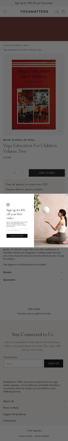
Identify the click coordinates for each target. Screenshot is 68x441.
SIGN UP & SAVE (17, 236)
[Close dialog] (67, 195)
